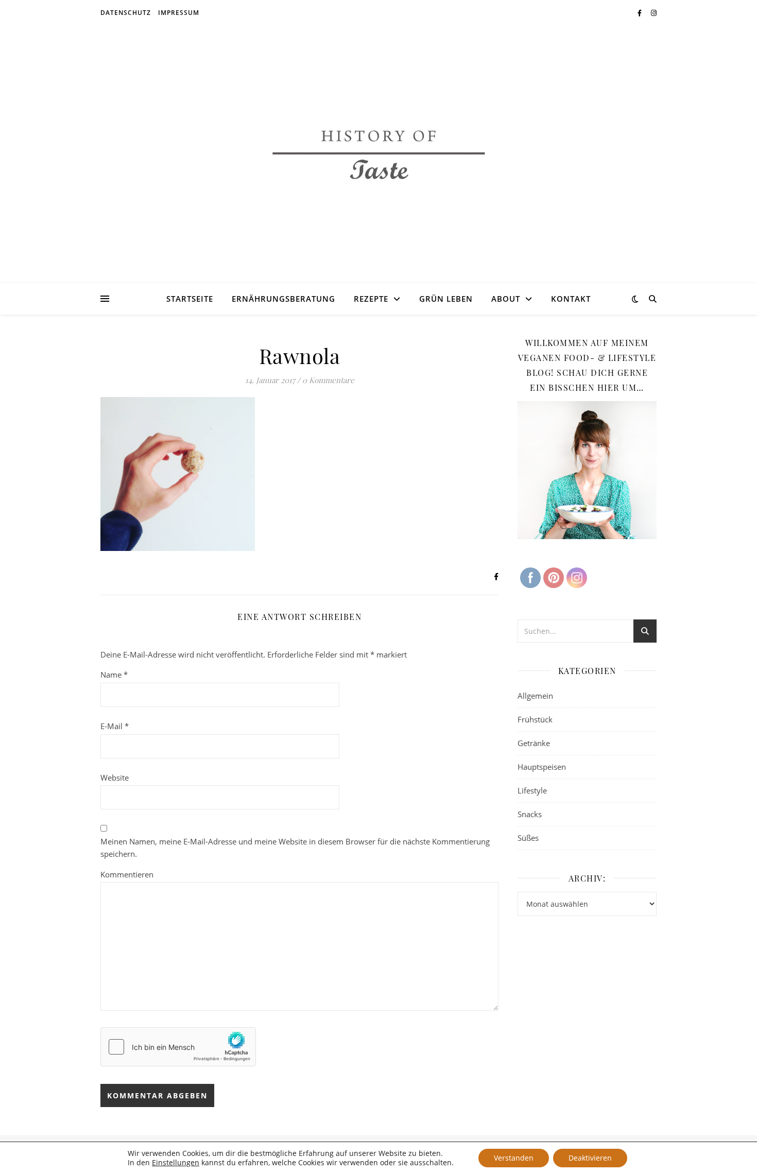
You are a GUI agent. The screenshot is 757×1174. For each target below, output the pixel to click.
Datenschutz (125, 12)
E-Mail (114, 726)
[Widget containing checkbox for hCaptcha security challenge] (178, 1046)
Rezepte (371, 299)
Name (114, 674)
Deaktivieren (590, 1158)
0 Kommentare (328, 380)
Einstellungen (175, 1162)
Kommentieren (126, 874)
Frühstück (535, 719)
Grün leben (446, 299)
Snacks (530, 814)
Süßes (528, 838)
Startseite (189, 299)
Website (114, 777)
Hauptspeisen (542, 767)
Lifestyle (532, 790)
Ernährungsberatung (283, 299)
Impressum (178, 12)
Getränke (534, 743)
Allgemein (535, 695)
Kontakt (571, 299)
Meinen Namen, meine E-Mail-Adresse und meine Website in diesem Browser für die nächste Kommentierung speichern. (295, 847)
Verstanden (514, 1158)
